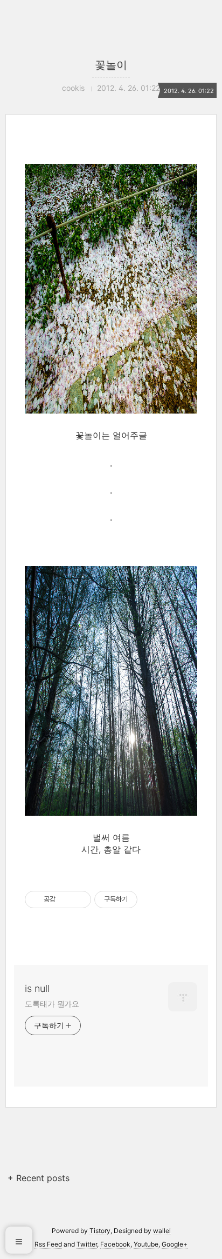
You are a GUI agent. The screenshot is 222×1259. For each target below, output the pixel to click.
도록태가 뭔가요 (52, 1003)
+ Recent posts (39, 1178)
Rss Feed (48, 1244)
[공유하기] (65, 899)
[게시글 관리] (79, 899)
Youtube (146, 1244)
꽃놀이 (111, 64)
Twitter (87, 1244)
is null (37, 988)
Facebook (115, 1244)
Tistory (99, 1231)
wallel (162, 1231)
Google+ (175, 1244)
